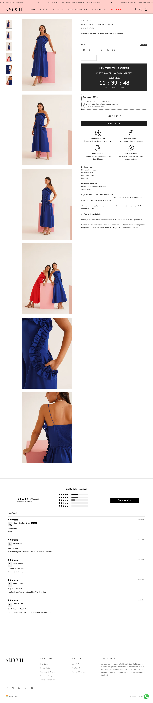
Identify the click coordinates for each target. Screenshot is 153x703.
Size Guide (44, 664)
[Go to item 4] (9, 58)
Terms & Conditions (47, 680)
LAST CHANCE (116, 9)
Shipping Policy (46, 676)
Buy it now (114, 123)
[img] (13, 520)
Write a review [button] (124, 500)
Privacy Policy (45, 668)
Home (33, 9)
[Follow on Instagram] (19, 688)
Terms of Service (78, 672)
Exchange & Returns (47, 672)
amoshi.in (86, 21)
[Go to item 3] (9, 46)
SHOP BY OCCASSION (78, 9)
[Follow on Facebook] (7, 688)
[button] (63, 495)
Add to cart (114, 116)
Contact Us (76, 668)
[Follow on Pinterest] (25, 688)
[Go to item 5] (9, 69)
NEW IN (43, 9)
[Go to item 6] (9, 80)
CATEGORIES (58, 9)
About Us (75, 664)
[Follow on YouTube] (32, 688)
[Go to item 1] (9, 24)
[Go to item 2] (9, 35)
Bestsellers (98, 9)
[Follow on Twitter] (13, 688)
